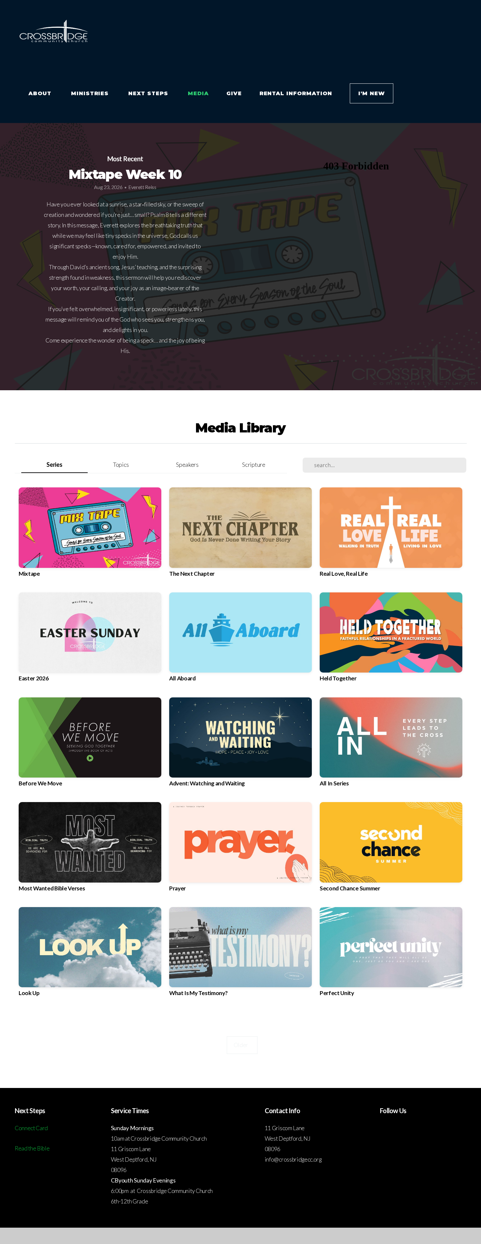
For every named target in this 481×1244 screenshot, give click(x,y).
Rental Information (295, 93)
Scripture (253, 464)
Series (54, 464)
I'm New (371, 93)
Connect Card (31, 1128)
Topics (121, 464)
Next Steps (149, 93)
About (40, 93)
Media (198, 93)
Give (234, 93)
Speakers (187, 464)
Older (242, 1045)
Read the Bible (32, 1148)
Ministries (91, 93)
